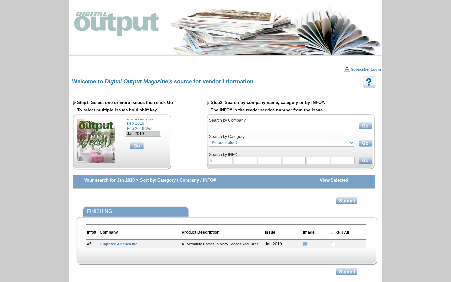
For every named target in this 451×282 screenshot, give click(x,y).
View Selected (334, 180)
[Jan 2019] (143, 133)
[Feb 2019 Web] (143, 128)
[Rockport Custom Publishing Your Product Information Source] (225, 29)
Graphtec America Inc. (119, 244)
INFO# (209, 180)
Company (189, 180)
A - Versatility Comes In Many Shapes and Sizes (220, 244)
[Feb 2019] (143, 123)
